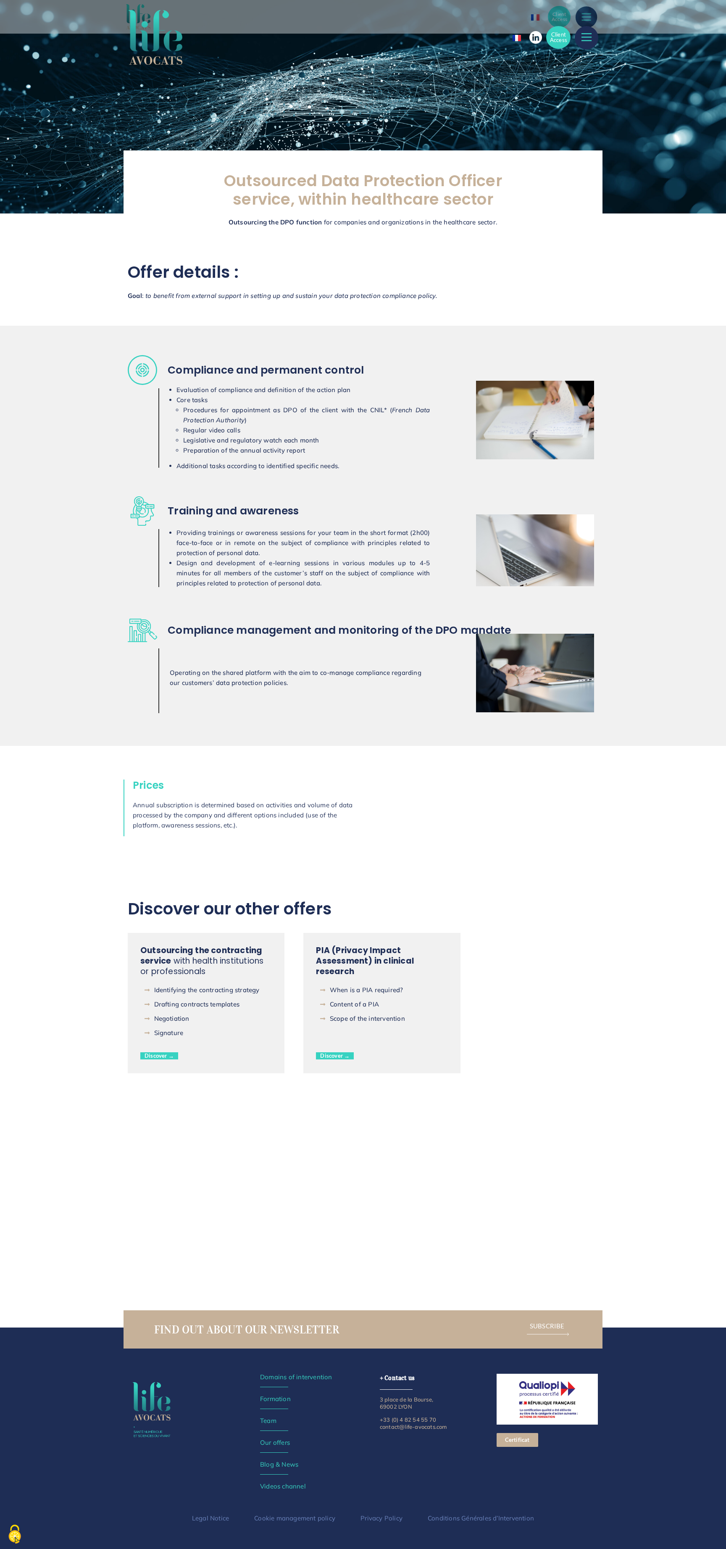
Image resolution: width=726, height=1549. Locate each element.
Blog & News (279, 1464)
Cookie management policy (294, 1518)
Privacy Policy (381, 1518)
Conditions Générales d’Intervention (481, 1518)
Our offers (275, 1442)
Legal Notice (210, 1518)
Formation (275, 1399)
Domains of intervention (296, 1377)
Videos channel (283, 1486)
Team (268, 1421)
